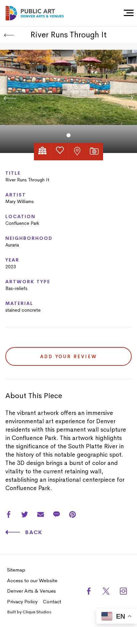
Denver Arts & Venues (31, 591)
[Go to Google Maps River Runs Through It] (42, 151)
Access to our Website (32, 580)
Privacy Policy (22, 601)
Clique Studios (37, 612)
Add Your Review (68, 356)
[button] (68, 135)
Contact (52, 601)
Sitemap (16, 570)
